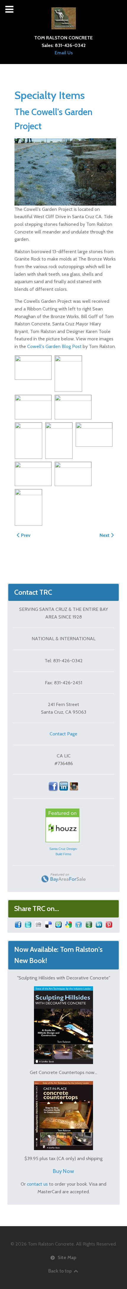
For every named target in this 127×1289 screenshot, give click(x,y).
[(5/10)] (28, 440)
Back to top (60, 1270)
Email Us (64, 53)
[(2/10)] (68, 373)
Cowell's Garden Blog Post (54, 346)
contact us (37, 1184)
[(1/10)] (33, 367)
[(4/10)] (73, 407)
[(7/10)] (94, 434)
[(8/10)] (33, 474)
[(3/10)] (33, 407)
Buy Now (63, 1171)
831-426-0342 (70, 45)
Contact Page (63, 734)
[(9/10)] (73, 474)
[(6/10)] (59, 440)
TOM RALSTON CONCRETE (63, 38)
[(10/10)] (28, 507)
